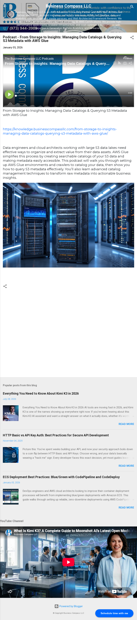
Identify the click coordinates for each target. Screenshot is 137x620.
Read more (126, 424)
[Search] (132, 7)
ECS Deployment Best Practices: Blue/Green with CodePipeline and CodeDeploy (61, 477)
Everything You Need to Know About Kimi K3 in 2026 (41, 393)
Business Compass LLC (68, 6)
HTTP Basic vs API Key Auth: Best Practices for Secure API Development (56, 435)
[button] (132, 38)
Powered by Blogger (71, 606)
